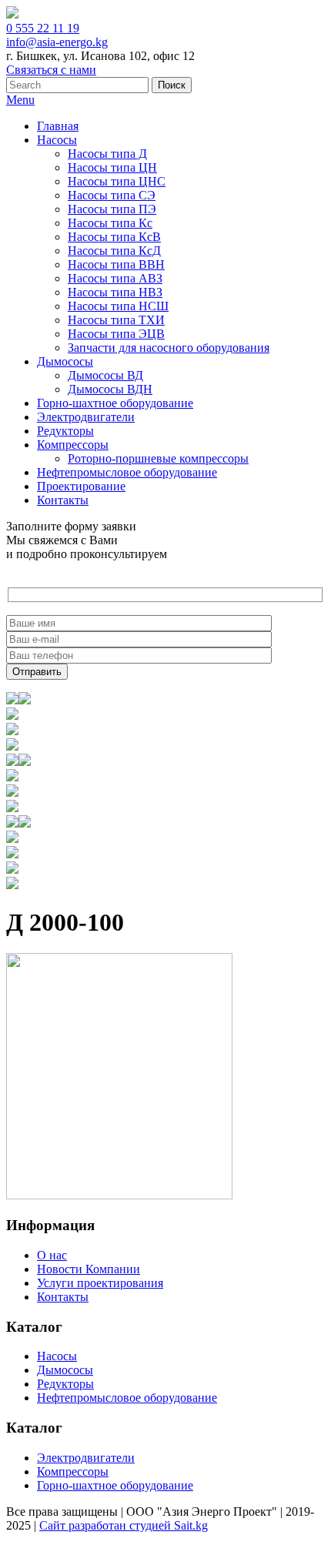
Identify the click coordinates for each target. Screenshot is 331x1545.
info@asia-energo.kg (57, 41)
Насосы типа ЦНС (117, 181)
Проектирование (81, 486)
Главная (58, 125)
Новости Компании (88, 1269)
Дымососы (65, 361)
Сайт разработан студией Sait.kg (123, 1525)
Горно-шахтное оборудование (115, 403)
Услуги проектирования (100, 1282)
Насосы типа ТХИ (116, 319)
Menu (20, 99)
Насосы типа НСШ (118, 306)
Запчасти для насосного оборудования (168, 347)
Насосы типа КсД (114, 250)
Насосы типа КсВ (114, 236)
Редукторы (65, 430)
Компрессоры (73, 444)
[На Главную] (12, 14)
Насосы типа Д (107, 153)
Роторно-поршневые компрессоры (158, 458)
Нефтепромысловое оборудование (127, 472)
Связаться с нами (51, 69)
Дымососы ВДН (110, 389)
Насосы (57, 139)
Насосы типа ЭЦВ (116, 333)
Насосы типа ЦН (112, 167)
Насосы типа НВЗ (115, 292)
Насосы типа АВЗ (115, 278)
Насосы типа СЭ (111, 195)
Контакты (63, 500)
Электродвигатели (86, 416)
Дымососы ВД (105, 375)
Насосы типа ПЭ (112, 209)
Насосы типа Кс (110, 222)
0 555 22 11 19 (42, 28)
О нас (52, 1255)
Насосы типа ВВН (116, 264)
